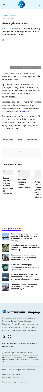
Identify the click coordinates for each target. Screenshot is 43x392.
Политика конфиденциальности (14, 382)
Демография (12, 15)
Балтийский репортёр (23, 312)
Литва (19, 140)
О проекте (31, 370)
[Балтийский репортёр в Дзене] (9, 336)
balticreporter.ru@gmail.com (12, 377)
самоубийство (31, 140)
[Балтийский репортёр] (21, 7)
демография (8, 140)
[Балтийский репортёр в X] (4, 336)
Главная (4, 15)
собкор (26, 111)
